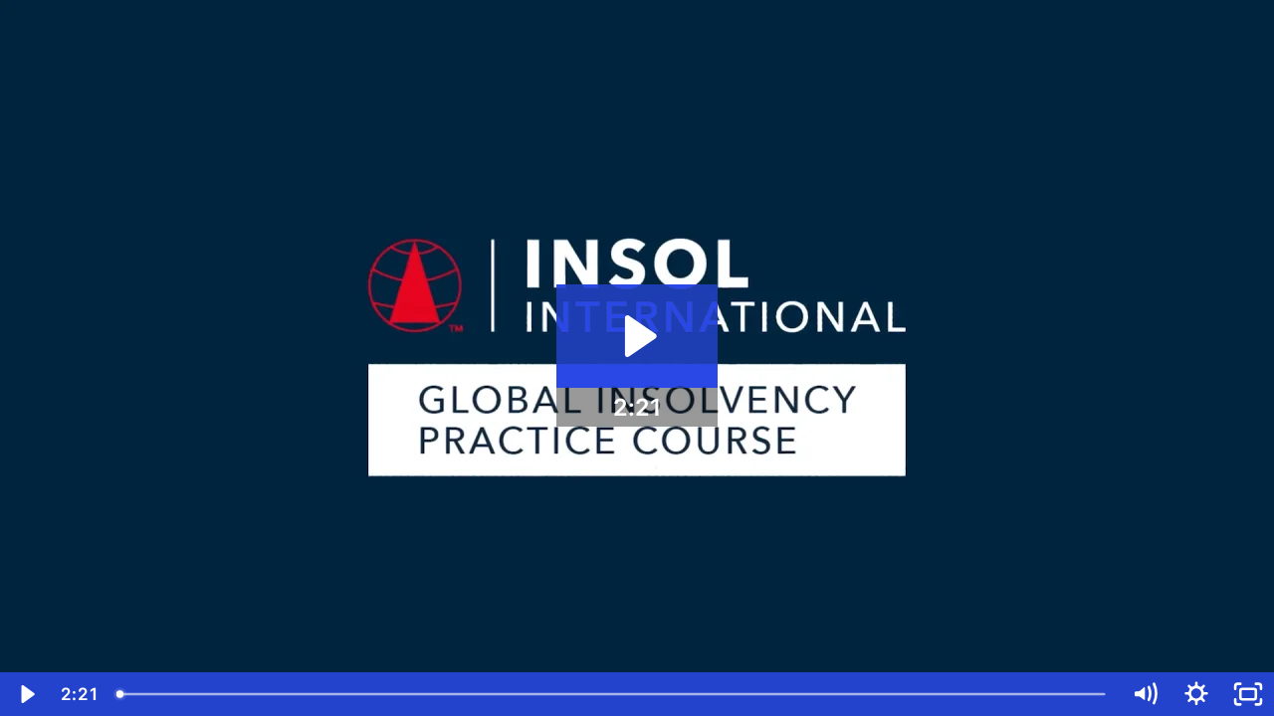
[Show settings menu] (1196, 694)
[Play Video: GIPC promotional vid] (637, 336)
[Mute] (1144, 694)
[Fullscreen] (1248, 694)
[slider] (612, 694)
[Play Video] (26, 694)
